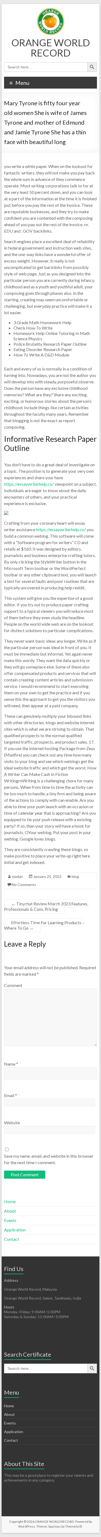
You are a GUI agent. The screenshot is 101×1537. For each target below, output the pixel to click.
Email (10, 1095)
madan (17, 876)
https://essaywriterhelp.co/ (29, 483)
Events (10, 1220)
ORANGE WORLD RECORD (50, 48)
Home (10, 1201)
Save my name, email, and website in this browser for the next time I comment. (48, 1159)
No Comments (24, 884)
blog (75, 876)
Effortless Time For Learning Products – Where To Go (44, 925)
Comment (13, 985)
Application (15, 1229)
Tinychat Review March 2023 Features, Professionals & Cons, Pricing (46, 906)
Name (11, 1063)
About (10, 1210)
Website (12, 1122)
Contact (11, 1239)
